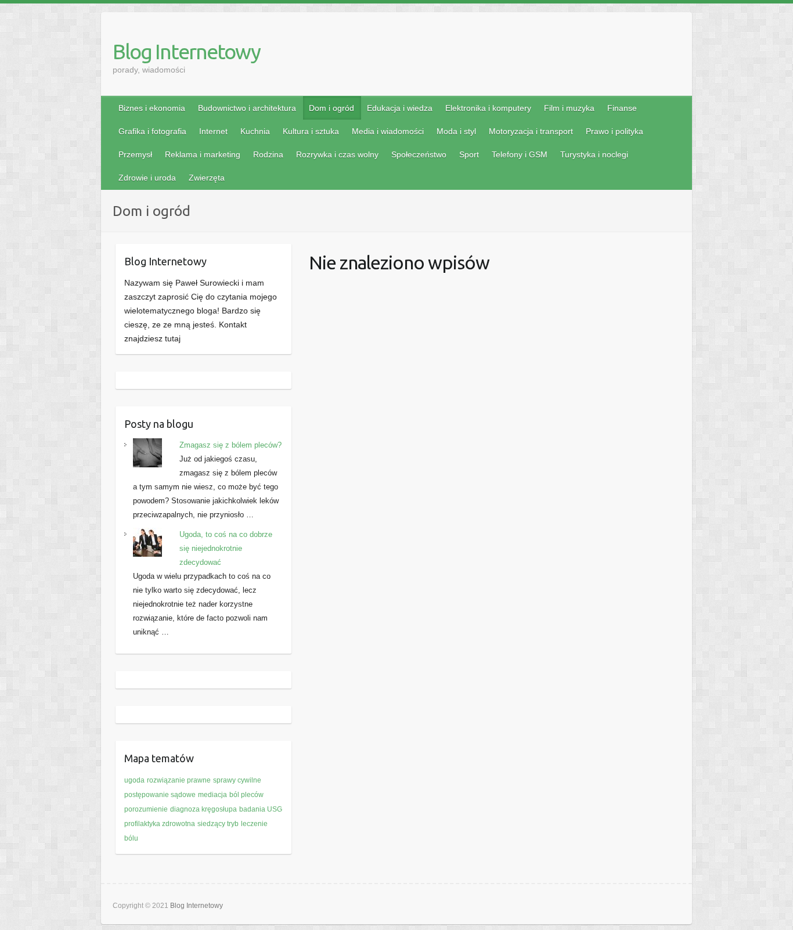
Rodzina (268, 154)
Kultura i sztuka (311, 131)
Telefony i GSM (519, 154)
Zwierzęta (207, 177)
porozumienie (146, 809)
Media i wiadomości (388, 131)
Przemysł (135, 154)
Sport (469, 154)
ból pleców (246, 795)
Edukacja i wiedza (399, 108)
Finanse (622, 108)
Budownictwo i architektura (247, 108)
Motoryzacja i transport (531, 131)
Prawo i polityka (614, 131)
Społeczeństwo (418, 154)
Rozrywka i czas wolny (337, 154)
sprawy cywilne (237, 780)
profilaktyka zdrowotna (159, 824)
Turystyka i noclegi (594, 154)
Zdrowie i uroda (147, 177)
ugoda (134, 780)
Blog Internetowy (186, 51)
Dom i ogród (331, 108)
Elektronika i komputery (488, 108)
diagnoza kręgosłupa (203, 809)
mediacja (212, 795)
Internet (213, 131)
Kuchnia (255, 131)
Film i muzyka (569, 108)
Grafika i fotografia (152, 131)
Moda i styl (456, 131)
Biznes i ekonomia (151, 108)
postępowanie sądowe (160, 795)
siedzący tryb (218, 824)
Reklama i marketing (202, 154)
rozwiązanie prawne (179, 780)
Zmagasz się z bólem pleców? (230, 445)
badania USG (260, 809)
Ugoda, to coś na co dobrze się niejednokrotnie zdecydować (225, 548)
